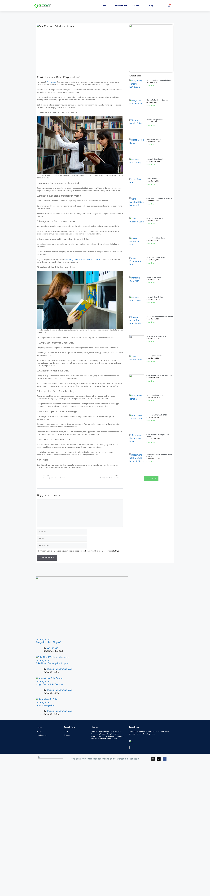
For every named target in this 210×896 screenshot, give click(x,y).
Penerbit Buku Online (154, 297)
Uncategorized (43, 639)
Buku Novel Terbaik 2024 (156, 415)
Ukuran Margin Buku (154, 120)
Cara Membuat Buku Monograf (159, 198)
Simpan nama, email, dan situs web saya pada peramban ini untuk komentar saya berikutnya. (79, 551)
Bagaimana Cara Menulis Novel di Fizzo (159, 455)
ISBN (116, 353)
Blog (151, 6)
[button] (151, 478)
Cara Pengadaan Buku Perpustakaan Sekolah (83, 259)
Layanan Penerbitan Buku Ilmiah (159, 317)
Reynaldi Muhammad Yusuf (60, 669)
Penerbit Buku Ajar (154, 277)
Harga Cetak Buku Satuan (157, 100)
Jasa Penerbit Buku (154, 356)
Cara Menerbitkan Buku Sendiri (159, 375)
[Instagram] (153, 759)
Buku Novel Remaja (154, 395)
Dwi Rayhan (52, 648)
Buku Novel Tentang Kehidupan (159, 80)
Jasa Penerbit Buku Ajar (156, 336)
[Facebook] (164, 759)
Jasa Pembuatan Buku (155, 257)
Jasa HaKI (135, 6)
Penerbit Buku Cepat (154, 159)
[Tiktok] (159, 759)
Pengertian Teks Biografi (48, 642)
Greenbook (51, 82)
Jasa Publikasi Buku (154, 218)
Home (104, 6)
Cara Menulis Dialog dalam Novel (157, 435)
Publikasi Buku (120, 6)
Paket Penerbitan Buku (155, 238)
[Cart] (169, 5)
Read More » (150, 86)
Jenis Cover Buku (153, 179)
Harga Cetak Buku (153, 139)
